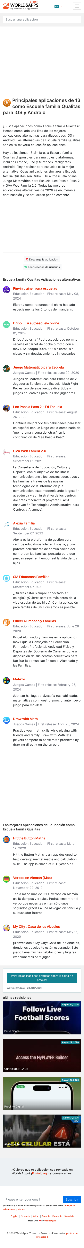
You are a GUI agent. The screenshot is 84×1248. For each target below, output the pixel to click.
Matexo (19, 679)
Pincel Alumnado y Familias (34, 621)
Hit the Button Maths (29, 838)
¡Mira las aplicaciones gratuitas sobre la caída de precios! (42, 977)
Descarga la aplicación (43, 259)
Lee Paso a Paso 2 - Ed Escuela (37, 407)
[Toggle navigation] (77, 6)
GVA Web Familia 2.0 (29, 451)
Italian (36, 1216)
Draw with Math (25, 719)
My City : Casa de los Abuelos (36, 927)
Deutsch (57, 1216)
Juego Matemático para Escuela (38, 367)
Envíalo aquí (40, 1173)
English (14, 1216)
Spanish (25, 1216)
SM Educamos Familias (31, 577)
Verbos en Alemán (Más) (32, 878)
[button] (58, 6)
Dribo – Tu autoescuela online (36, 323)
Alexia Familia (24, 523)
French (46, 1216)
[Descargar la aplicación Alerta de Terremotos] (42, 1136)
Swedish (69, 1216)
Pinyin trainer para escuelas (35, 288)
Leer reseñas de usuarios (43, 267)
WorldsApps (50, 1220)
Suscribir (72, 1199)
